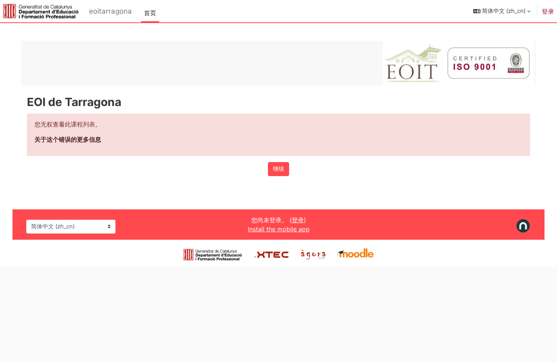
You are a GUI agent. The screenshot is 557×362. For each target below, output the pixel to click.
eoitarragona (110, 11)
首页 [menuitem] (150, 13)
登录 (548, 11)
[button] (501, 11)
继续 (278, 168)
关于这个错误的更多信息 (67, 139)
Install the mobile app (279, 229)
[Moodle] (356, 253)
